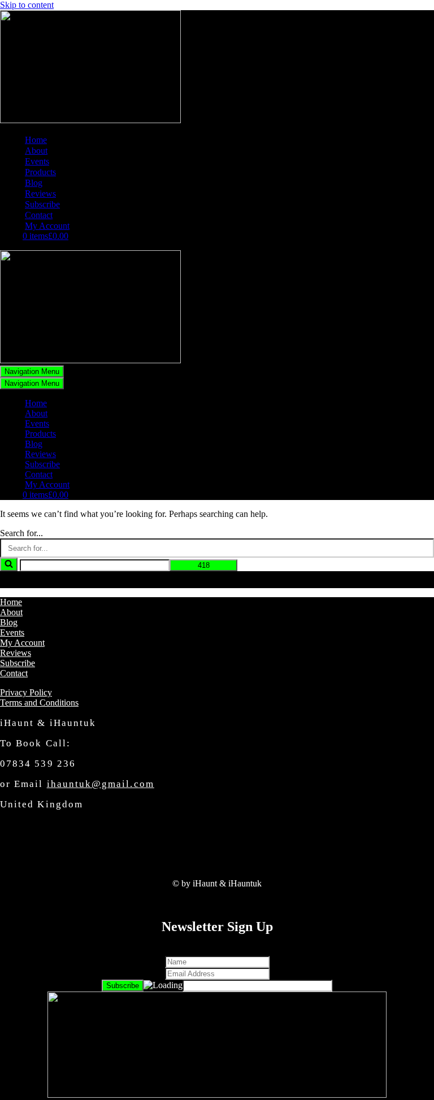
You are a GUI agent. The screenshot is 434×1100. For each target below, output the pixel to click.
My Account (47, 226)
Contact (39, 215)
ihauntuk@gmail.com (100, 784)
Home (36, 140)
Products (40, 172)
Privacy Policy (26, 692)
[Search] (9, 564)
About (36, 150)
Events (37, 161)
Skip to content (27, 5)
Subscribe (42, 204)
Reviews (40, 193)
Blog (33, 183)
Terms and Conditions (39, 702)
